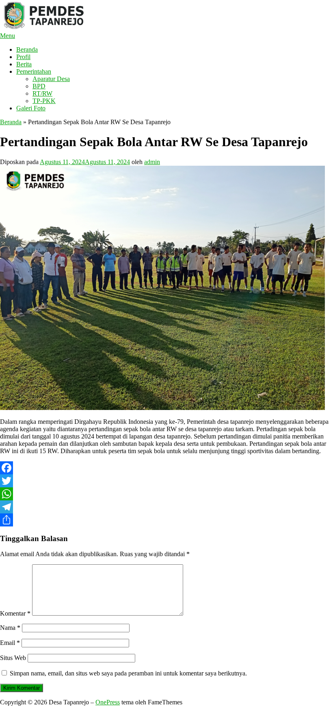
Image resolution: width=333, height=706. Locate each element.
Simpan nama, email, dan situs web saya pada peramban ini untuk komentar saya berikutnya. (128, 673)
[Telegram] (166, 506)
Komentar (15, 613)
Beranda (27, 49)
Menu (7, 35)
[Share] (166, 519)
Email (10, 642)
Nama (10, 627)
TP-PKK (44, 100)
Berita (24, 64)
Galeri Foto (30, 108)
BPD (38, 86)
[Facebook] (166, 467)
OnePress (107, 702)
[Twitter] (166, 480)
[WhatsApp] (166, 493)
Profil (23, 56)
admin (152, 161)
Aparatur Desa (51, 78)
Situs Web (13, 657)
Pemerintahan (33, 71)
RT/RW (42, 93)
